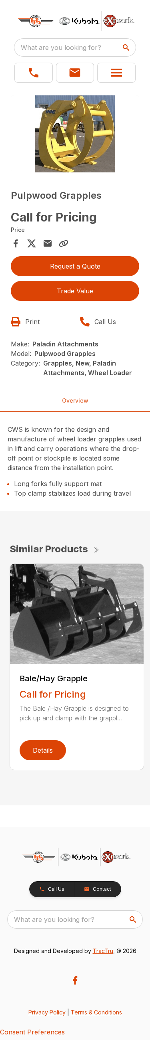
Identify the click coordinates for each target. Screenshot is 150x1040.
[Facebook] (75, 980)
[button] (33, 73)
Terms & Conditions (96, 1012)
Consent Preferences (32, 1032)
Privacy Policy (47, 1012)
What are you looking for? (61, 47)
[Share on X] (31, 243)
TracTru (103, 950)
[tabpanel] (75, 135)
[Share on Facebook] (15, 243)
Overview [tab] (75, 400)
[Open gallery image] (75, 133)
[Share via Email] (47, 243)
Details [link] (43, 750)
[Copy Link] (63, 243)
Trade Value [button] (75, 291)
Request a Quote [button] (75, 266)
